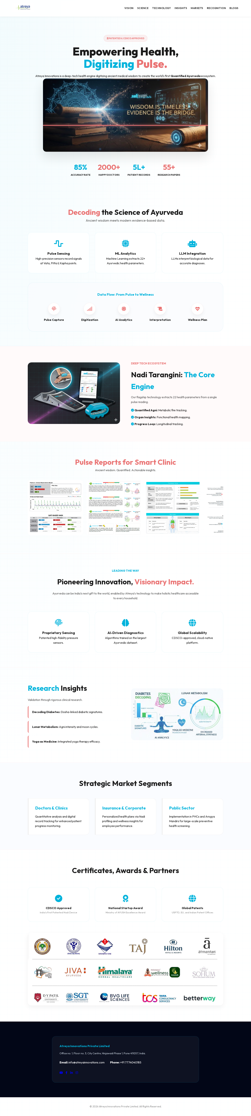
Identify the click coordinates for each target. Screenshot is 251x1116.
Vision (129, 8)
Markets (197, 8)
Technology (161, 8)
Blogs (234, 8)
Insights (181, 8)
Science (143, 8)
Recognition (216, 8)
